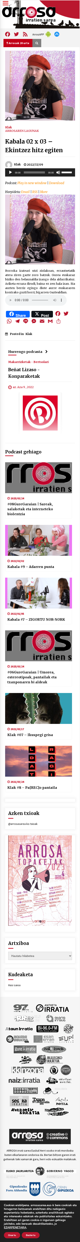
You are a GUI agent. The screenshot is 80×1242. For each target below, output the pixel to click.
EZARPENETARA (15, 1227)
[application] (40, 172)
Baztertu (30, 1235)
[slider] (67, 172)
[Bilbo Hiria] (47, 1028)
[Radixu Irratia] (55, 1090)
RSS (35, 192)
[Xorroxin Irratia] (25, 1111)
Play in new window (32, 183)
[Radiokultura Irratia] (25, 1090)
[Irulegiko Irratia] (49, 1059)
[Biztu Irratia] (68, 1028)
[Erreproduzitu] (10, 172)
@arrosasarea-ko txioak (23, 824)
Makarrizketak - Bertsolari (28, 362)
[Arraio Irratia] (27, 1018)
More (44, 192)
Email (25, 192)
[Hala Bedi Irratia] (54, 1049)
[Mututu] (58, 172)
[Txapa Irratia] (41, 1101)
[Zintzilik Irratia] (56, 1111)
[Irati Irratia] (26, 1059)
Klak (8, 127)
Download (56, 183)
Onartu (12, 1235)
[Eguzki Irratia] (17, 1039)
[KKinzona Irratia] (28, 1069)
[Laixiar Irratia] (66, 1069)
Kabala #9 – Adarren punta (30, 567)
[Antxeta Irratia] (52, 1008)
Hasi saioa (14, 985)
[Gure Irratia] (25, 1049)
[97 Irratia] (23, 1008)
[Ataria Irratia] (56, 1018)
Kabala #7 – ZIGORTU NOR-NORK (36, 619)
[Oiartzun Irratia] (59, 1080)
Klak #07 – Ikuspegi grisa (30, 735)
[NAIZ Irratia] (24, 1080)
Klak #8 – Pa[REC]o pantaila (32, 787)
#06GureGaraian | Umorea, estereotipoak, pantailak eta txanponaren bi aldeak (32, 677)
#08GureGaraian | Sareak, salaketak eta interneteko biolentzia (30, 509)
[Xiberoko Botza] (61, 1101)
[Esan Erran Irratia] (43, 1039)
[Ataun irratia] (19, 1028)
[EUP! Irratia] (66, 1039)
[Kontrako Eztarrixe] (53, 1069)
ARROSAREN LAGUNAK (22, 131)
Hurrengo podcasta (25, 352)
